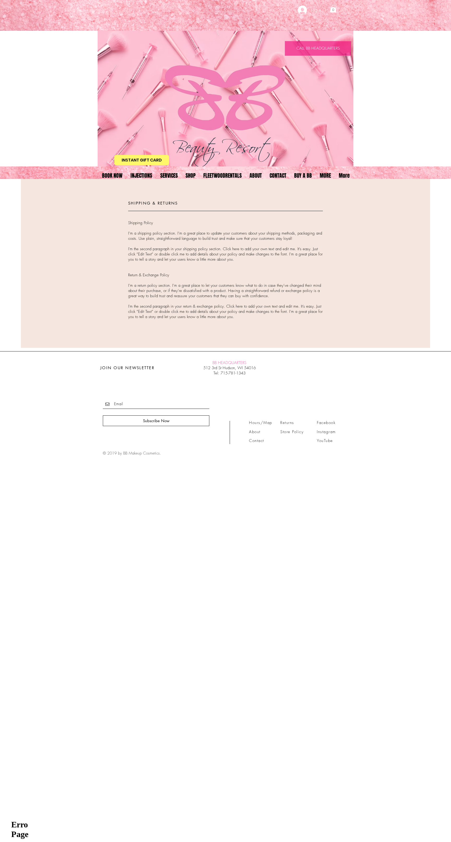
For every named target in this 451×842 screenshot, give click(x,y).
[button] (333, 9)
